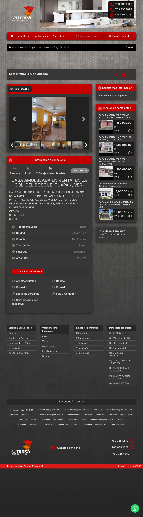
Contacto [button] (57, 36)
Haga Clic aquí (106, 234)
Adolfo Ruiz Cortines (19, 353)
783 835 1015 (123, 14)
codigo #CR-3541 (120, 415)
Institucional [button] (40, 36)
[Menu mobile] (12, 36)
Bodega (46, 356)
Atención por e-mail (68, 447)
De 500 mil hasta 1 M (119, 338)
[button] (15, 119)
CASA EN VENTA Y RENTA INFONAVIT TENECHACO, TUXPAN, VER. (112, 161)
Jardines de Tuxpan (18, 338)
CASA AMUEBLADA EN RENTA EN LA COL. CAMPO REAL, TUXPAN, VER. (116, 204)
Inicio (14, 47)
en (94, 415)
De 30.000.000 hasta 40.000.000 (119, 377)
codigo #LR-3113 (95, 424)
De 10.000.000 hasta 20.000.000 (119, 361)
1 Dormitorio (82, 333)
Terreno (46, 341)
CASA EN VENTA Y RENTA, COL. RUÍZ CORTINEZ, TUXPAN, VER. (115, 116)
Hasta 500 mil (116, 333)
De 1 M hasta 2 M (118, 343)
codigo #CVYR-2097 (22, 415)
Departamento (49, 346)
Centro (12, 333)
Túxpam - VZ (35, 47)
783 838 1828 (123, 9)
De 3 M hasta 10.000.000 (116, 354)
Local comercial (50, 351)
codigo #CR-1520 (102, 419)
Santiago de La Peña (19, 343)
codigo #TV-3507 (29, 424)
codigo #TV (28, 419)
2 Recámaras (82, 338)
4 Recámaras (82, 348)
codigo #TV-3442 (53, 419)
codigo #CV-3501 (49, 410)
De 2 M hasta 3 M (118, 348)
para (77, 419)
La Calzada (14, 348)
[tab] (20, 89)
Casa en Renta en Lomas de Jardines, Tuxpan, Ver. (113, 184)
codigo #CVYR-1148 (77, 410)
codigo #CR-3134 (21, 410)
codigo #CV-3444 (68, 424)
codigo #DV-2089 (51, 415)
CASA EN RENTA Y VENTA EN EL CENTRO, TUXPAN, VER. (115, 138)
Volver (130, 47)
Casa (46, 47)
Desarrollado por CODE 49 (129, 466)
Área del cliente (119, 36)
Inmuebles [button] (22, 36)
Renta (23, 47)
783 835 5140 (123, 4)
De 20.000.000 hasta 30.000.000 (119, 369)
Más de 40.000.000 (119, 383)
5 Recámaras (82, 353)
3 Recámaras (82, 343)
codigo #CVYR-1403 (119, 410)
